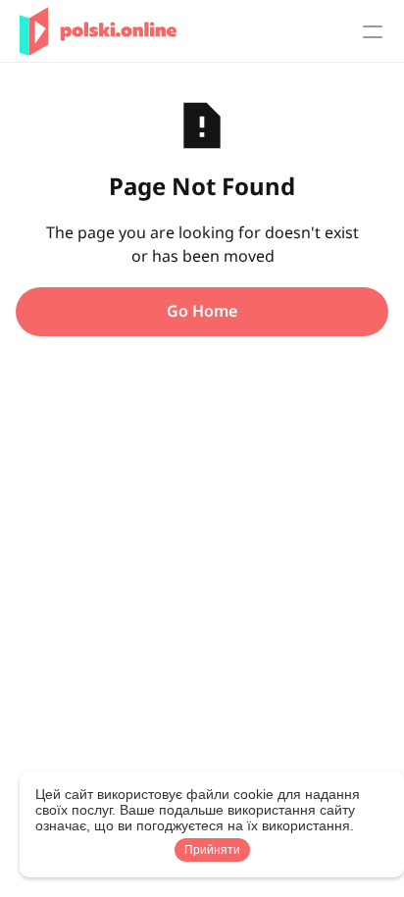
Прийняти (212, 850)
